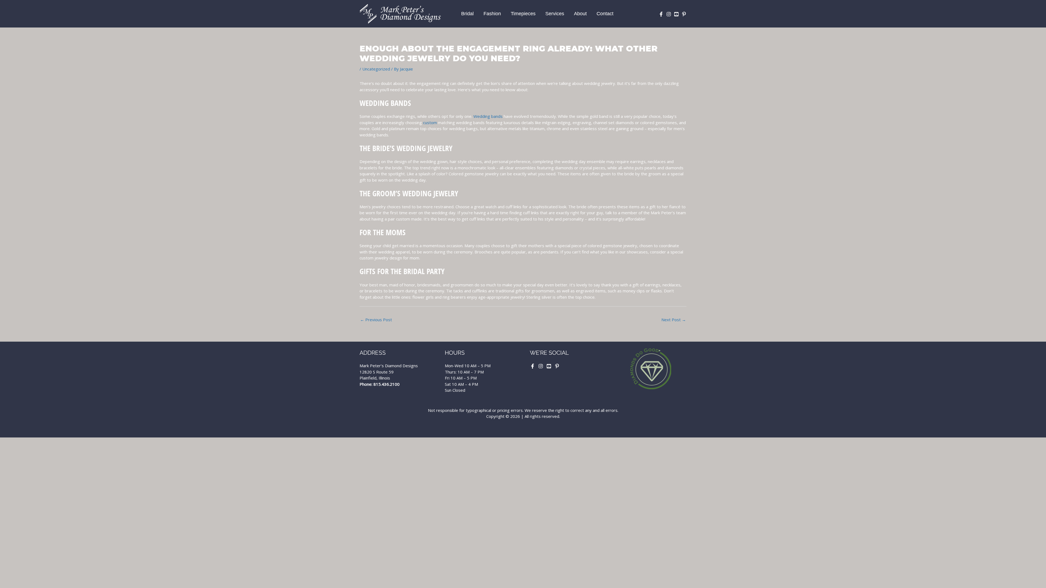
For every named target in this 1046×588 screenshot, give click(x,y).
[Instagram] (668, 14)
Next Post (673, 319)
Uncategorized (376, 69)
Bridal (467, 13)
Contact (605, 13)
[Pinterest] (684, 14)
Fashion (492, 13)
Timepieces (523, 13)
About (580, 13)
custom (430, 122)
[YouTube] (676, 14)
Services (554, 13)
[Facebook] (661, 14)
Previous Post (376, 319)
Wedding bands (488, 116)
